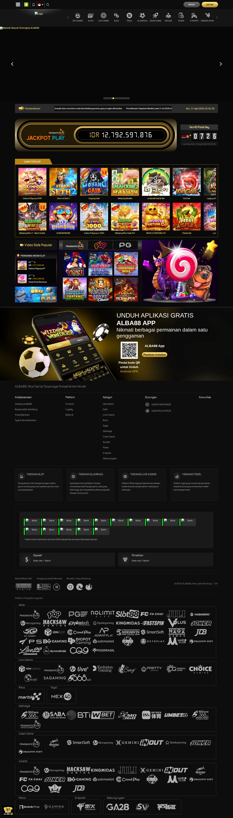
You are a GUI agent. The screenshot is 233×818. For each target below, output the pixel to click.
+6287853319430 (161, 410)
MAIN (34, 181)
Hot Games (78, 20)
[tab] (75, 245)
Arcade (168, 20)
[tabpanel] (116, 64)
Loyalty (69, 409)
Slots (90, 20)
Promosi (70, 403)
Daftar (209, 4)
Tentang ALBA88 (23, 403)
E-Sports (194, 20)
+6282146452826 (161, 404)
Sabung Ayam (207, 20)
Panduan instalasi (154, 354)
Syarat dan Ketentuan (25, 420)
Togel (129, 20)
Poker (181, 20)
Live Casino (103, 20)
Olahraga (142, 20)
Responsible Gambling (26, 409)
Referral (69, 414)
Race (116, 20)
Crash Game (155, 20)
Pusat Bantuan (22, 414)
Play (58, 138)
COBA (77, 260)
